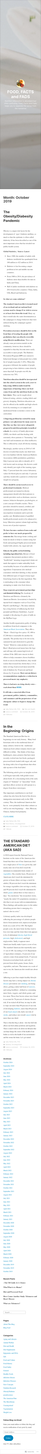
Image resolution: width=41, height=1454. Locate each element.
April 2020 (7, 1250)
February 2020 (8, 1257)
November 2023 (8, 1101)
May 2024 (6, 1080)
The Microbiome (9, 1402)
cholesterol (18, 938)
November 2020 (8, 1226)
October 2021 (8, 1188)
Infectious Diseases (9, 1381)
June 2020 (6, 1243)
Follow (8, 1438)
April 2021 (7, 1209)
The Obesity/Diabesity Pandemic (18, 216)
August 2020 (7, 1237)
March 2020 (7, 1254)
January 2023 (7, 1135)
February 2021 (8, 1216)
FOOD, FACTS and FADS (20, 94)
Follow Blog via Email (12, 1420)
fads (4, 1356)
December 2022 (8, 1139)
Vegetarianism (8, 1409)
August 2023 (7, 1111)
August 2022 (7, 1153)
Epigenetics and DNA (10, 1353)
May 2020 (6, 1247)
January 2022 (7, 1177)
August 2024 (7, 1069)
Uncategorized (20, 824)
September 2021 (8, 1191)
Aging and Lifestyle (10, 1339)
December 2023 (8, 1097)
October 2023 (8, 1104)
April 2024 (7, 1083)
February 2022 (8, 1174)
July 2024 (6, 1073)
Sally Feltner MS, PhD (12, 709)
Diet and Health (29, 709)
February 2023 (8, 1132)
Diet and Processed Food (12, 1292)
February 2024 (8, 1090)
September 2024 (8, 1066)
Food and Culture (9, 1360)
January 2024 (7, 1094)
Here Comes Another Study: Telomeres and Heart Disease (20, 1297)
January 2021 (7, 1219)
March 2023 (7, 1128)
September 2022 (8, 1149)
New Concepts (8, 1384)
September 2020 (8, 1233)
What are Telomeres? (11, 1303)
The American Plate (10, 1398)
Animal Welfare (8, 1342)
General (8, 1044)
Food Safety (7, 1367)
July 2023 (6, 1114)
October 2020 (8, 1229)
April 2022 (7, 1167)
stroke (5, 1015)
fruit (20, 864)
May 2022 (6, 1163)
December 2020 (8, 1223)
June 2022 (6, 1160)
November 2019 (8, 1268)
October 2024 (8, 1062)
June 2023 (6, 1118)
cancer (28, 1015)
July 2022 (6, 1156)
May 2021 (6, 1205)
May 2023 (6, 1121)
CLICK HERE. (8, 816)
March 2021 (7, 1212)
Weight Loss (7, 1412)
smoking (24, 983)
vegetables (7, 874)
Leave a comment (12, 712)
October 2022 (8, 1146)
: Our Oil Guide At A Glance (14, 1282)
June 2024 (6, 1076)
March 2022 (7, 1170)
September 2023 (8, 1108)
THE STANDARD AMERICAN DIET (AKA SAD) (16, 845)
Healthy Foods (8, 1374)
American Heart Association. (14, 629)
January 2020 (7, 1261)
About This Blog (9, 1324)
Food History (9, 824)
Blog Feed (6, 1328)
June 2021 (6, 1202)
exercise (32, 987)
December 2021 (8, 1181)
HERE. (19, 687)
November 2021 (8, 1184)
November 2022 (8, 1142)
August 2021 (7, 1195)
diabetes (17, 1008)
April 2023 (7, 1125)
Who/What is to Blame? (12, 1287)
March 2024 (7, 1087)
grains (10, 892)
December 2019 (8, 1264)
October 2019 (8, 1271)
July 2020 (6, 1240)
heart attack (12, 1011)
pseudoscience (8, 1395)
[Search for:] (14, 1312)
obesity (20, 935)
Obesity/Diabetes (9, 1391)
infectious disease (9, 1377)
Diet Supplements (9, 1349)
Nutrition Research (9, 1388)
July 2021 (6, 1198)
